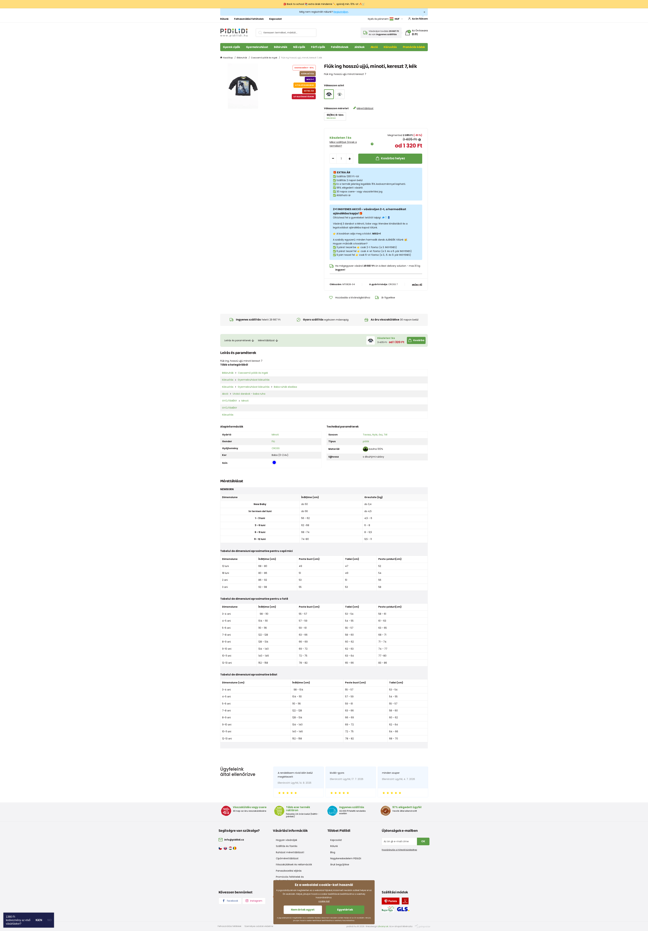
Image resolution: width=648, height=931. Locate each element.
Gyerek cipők (231, 47)
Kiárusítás (390, 47)
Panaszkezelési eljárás (289, 870)
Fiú (273, 441)
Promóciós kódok (414, 47)
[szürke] (340, 94)
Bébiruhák (280, 47)
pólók (366, 441)
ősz (381, 434)
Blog (332, 852)
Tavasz (367, 434)
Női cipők (299, 47)
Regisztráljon (340, 12)
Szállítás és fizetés (286, 846)
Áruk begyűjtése (339, 864)
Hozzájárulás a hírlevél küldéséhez (399, 849)
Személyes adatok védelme (259, 926)
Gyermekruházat (257, 47)
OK (423, 841)
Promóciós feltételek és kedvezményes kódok (290, 878)
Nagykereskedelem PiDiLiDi (345, 858)
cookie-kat (324, 901)
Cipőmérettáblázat (287, 858)
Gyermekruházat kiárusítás (253, 379)
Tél (385, 434)
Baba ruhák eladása (285, 387)
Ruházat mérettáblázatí (290, 852)
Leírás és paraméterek (237, 340)
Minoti (245, 400)
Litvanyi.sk (383, 926)
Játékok (359, 47)
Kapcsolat (275, 19)
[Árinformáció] (419, 139)
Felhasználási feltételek (249, 19)
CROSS (276, 448)
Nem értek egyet (303, 910)
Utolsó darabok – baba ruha (249, 393)
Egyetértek (345, 910)
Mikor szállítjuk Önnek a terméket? (343, 144)
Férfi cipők (318, 47)
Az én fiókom (420, 18)
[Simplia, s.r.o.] (422, 926)
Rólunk (224, 19)
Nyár (374, 434)
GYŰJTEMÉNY (229, 400)
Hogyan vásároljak (286, 840)
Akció (374, 47)
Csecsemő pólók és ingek (264, 57)
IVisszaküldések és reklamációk (294, 864)
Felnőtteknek (339, 47)
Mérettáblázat (365, 108)
